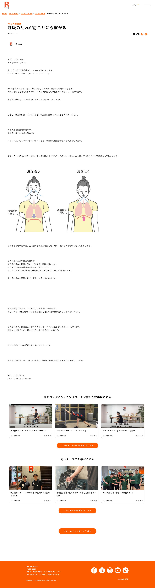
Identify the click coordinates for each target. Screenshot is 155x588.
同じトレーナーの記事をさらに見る (78, 445)
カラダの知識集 (40, 13)
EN (138, 5)
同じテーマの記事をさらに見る (78, 510)
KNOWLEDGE (13, 13)
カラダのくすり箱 (26, 13)
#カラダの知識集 (15, 24)
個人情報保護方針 (123, 579)
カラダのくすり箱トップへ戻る (78, 531)
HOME (4, 13)
